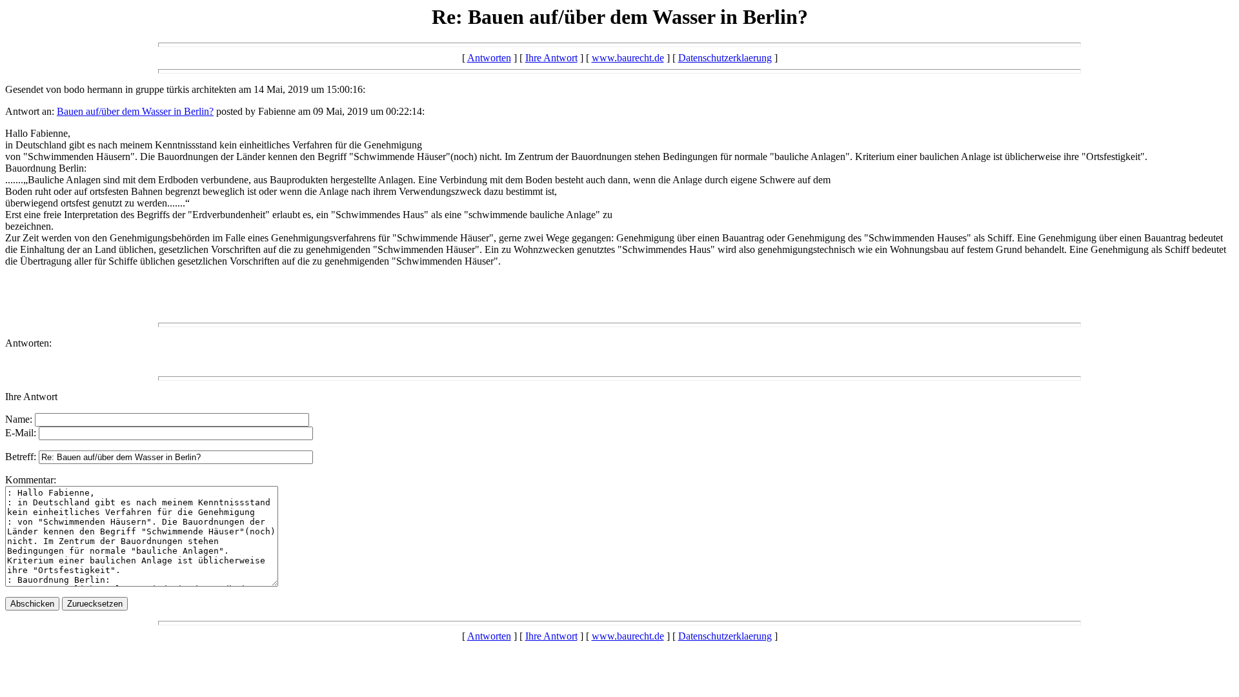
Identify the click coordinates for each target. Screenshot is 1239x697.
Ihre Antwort (551, 57)
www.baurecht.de (628, 57)
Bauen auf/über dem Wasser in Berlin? (135, 111)
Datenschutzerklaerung (725, 57)
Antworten (489, 57)
